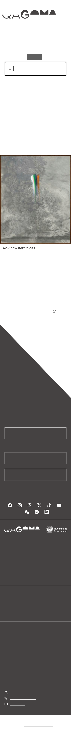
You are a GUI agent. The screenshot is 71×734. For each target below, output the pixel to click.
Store (8, 611)
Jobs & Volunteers (18, 720)
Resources (51, 57)
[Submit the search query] (7, 69)
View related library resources (24, 291)
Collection (28, 28)
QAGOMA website (16, 607)
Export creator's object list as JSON (28, 312)
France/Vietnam (13, 127)
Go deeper (56, 43)
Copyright (59, 720)
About (41, 607)
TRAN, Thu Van (13, 253)
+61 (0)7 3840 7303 (23, 698)
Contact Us (17, 704)
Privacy (41, 720)
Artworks (14, 43)
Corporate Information (38, 725)
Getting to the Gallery (24, 692)
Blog (40, 602)
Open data (11, 602)
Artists (34, 43)
